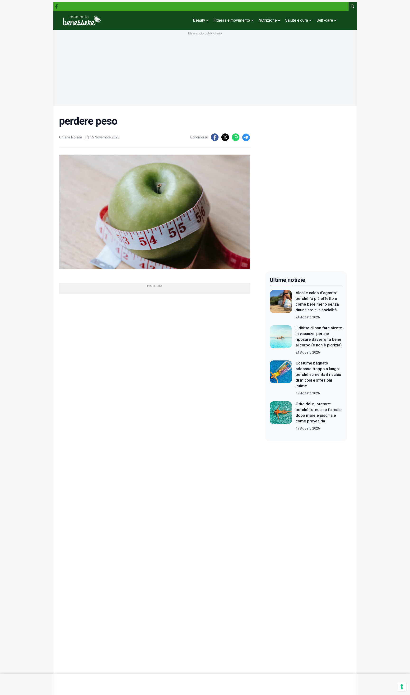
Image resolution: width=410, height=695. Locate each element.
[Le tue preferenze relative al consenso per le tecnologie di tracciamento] (401, 686)
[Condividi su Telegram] (246, 137)
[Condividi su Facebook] (215, 137)
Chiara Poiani (70, 137)
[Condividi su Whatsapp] (235, 137)
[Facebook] (56, 6)
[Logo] (82, 20)
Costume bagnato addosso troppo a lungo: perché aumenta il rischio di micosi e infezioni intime (318, 374)
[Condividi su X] (225, 137)
